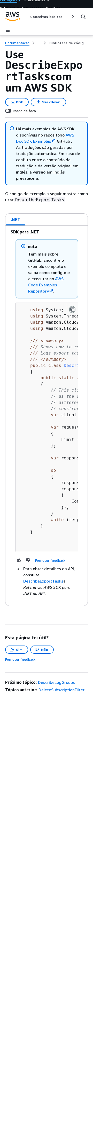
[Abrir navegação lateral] (7, 30)
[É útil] (19, 560)
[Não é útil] (28, 560)
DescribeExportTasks (43, 581)
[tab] (16, 219)
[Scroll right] (72, 17)
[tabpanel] (46, 416)
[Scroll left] (26, 17)
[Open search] (83, 17)
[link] (68, 43)
